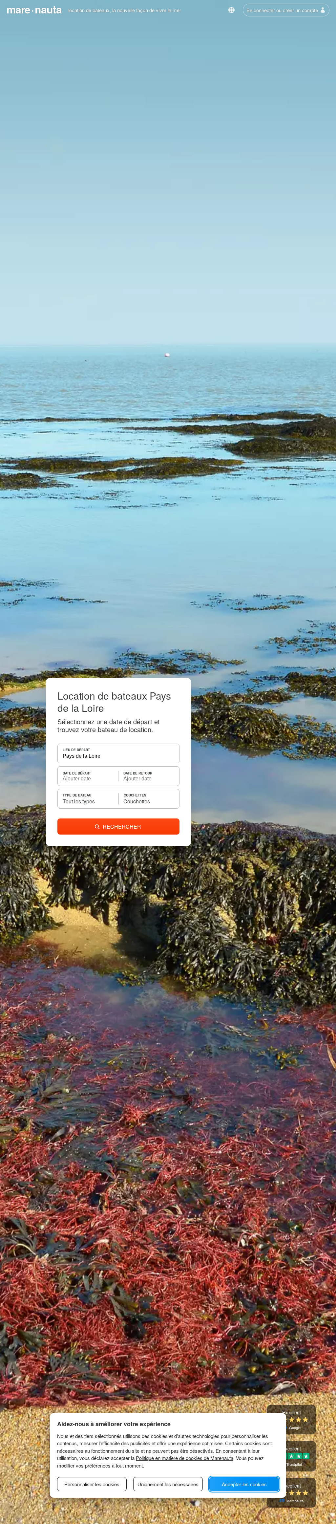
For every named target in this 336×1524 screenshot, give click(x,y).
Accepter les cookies (244, 1484)
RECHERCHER (122, 826)
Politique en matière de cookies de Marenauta (184, 1457)
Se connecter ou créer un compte (282, 10)
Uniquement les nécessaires (168, 1484)
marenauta (34, 9)
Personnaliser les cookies (91, 1484)
